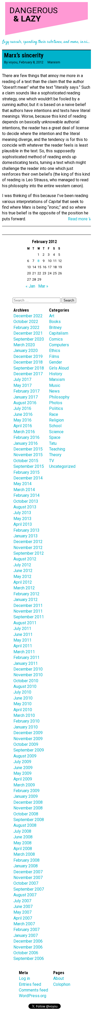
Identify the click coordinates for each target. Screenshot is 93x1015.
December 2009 (28, 732)
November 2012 (28, 547)
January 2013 (25, 535)
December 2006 (28, 941)
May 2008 (22, 842)
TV (51, 460)
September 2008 (28, 819)
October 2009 (25, 744)
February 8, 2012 (31, 62)
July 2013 (22, 512)
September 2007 (28, 889)
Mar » (43, 286)
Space (54, 437)
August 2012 (24, 559)
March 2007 (24, 923)
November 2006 (28, 947)
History (55, 373)
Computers (59, 344)
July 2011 (22, 628)
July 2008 (22, 831)
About (58, 978)
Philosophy (59, 397)
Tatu (53, 443)
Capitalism (58, 333)
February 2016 (26, 437)
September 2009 (28, 750)
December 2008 (28, 802)
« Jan (30, 286)
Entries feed (30, 984)
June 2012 (23, 570)
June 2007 (23, 906)
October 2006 (25, 952)
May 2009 (22, 773)
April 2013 (22, 524)
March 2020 (24, 344)
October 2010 (25, 680)
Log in (24, 978)
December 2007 (28, 871)
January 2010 (25, 727)
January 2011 (25, 663)
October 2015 (25, 460)
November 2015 (28, 454)
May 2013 (22, 518)
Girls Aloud (59, 368)
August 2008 (24, 825)
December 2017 (28, 373)
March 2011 (24, 651)
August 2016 (24, 402)
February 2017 (26, 391)
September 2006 (28, 958)
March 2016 (24, 431)
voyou (13, 62)
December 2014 (28, 478)
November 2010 (28, 674)
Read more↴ (79, 218)
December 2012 (28, 541)
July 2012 (22, 564)
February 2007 (26, 929)
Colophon (61, 984)
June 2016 (23, 414)
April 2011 (22, 645)
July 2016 (22, 408)
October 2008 (25, 813)
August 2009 (24, 756)
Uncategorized (62, 466)
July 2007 (22, 900)
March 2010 (24, 715)
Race (53, 414)
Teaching (57, 449)
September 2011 (28, 616)
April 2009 (22, 779)
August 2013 (24, 507)
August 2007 (24, 894)
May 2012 (22, 576)
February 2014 (26, 495)
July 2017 (22, 379)
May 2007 (22, 912)
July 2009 (22, 761)
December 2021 (28, 333)
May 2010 (22, 703)
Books (55, 321)
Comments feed (33, 990)
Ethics (54, 350)
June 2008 (23, 836)
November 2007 (28, 877)
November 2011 (28, 611)
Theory (55, 454)
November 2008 (28, 808)
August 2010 (24, 686)
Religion (56, 420)
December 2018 (28, 362)
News (54, 391)
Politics (56, 408)
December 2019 (28, 356)
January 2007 (25, 935)
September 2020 (28, 339)
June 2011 (23, 634)
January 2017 (25, 397)
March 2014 (24, 489)
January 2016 (25, 443)
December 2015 (28, 449)
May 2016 (22, 420)
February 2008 (26, 860)
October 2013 (25, 501)
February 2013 (26, 530)
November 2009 (28, 738)
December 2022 (28, 315)
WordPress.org (32, 995)
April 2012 (22, 582)
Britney (55, 327)
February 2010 (26, 721)
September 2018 (28, 368)
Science (56, 431)
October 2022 (25, 321)
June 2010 (23, 698)
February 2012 (26, 593)
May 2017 (22, 385)
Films (54, 356)
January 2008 (25, 865)
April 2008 (22, 848)
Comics (56, 339)
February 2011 (26, 657)
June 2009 (23, 767)
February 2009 (26, 790)
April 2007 (22, 918)
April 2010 (22, 709)
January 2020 (25, 350)
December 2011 (28, 605)
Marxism (54, 62)
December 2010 (28, 669)
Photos (55, 402)
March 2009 (24, 785)
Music (54, 385)
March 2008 (24, 854)
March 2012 (24, 587)
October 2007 (25, 883)
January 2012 (25, 599)
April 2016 (22, 425)
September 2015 (28, 466)
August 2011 (24, 622)
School (55, 425)
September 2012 (28, 553)
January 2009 (25, 796)
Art (51, 315)
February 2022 (26, 327)
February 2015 (26, 472)
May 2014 (22, 483)
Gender (55, 362)
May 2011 (22, 640)
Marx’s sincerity (24, 55)
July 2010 (22, 692)
